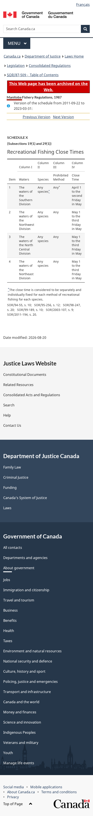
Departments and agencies (25, 557)
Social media (13, 787)
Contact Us (12, 425)
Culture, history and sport (24, 671)
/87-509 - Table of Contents (33, 75)
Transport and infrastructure (27, 691)
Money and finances (19, 712)
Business (10, 610)
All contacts (12, 547)
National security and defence (27, 661)
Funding (10, 487)
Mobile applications (46, 787)
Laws (7, 508)
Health (8, 630)
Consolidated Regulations (50, 65)
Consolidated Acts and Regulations (31, 395)
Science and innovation (22, 722)
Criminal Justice (15, 477)
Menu (15, 43)
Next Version (63, 117)
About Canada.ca (21, 792)
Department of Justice (43, 56)
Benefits (10, 620)
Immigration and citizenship (26, 590)
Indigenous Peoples (19, 732)
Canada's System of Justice (25, 497)
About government (18, 568)
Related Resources (18, 384)
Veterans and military (20, 742)
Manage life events (18, 763)
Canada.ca (12, 56)
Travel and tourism (18, 600)
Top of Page (13, 803)
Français (83, 4)
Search (8, 405)
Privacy (13, 797)
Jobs (6, 579)
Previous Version (36, 117)
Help (7, 415)
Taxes (7, 640)
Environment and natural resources (32, 651)
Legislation (16, 65)
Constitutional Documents (24, 374)
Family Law (12, 467)
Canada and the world (21, 702)
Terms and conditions (59, 792)
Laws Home (74, 56)
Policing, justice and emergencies (30, 681)
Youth (8, 752)
